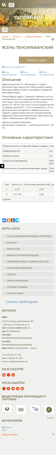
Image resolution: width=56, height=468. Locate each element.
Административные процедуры (23, 255)
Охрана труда (13, 249)
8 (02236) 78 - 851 (13, 354)
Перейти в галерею (9, 434)
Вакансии (12, 242)
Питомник (17, 36)
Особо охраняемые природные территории (29, 236)
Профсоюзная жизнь (17, 280)
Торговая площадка (17, 287)
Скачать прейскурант (22, 301)
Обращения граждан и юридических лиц (28, 261)
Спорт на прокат (15, 293)
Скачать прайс (36, 60)
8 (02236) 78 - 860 (15, 358)
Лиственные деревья (33, 36)
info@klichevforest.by (17, 361)
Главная (5, 36)
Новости (11, 274)
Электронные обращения (19, 268)
